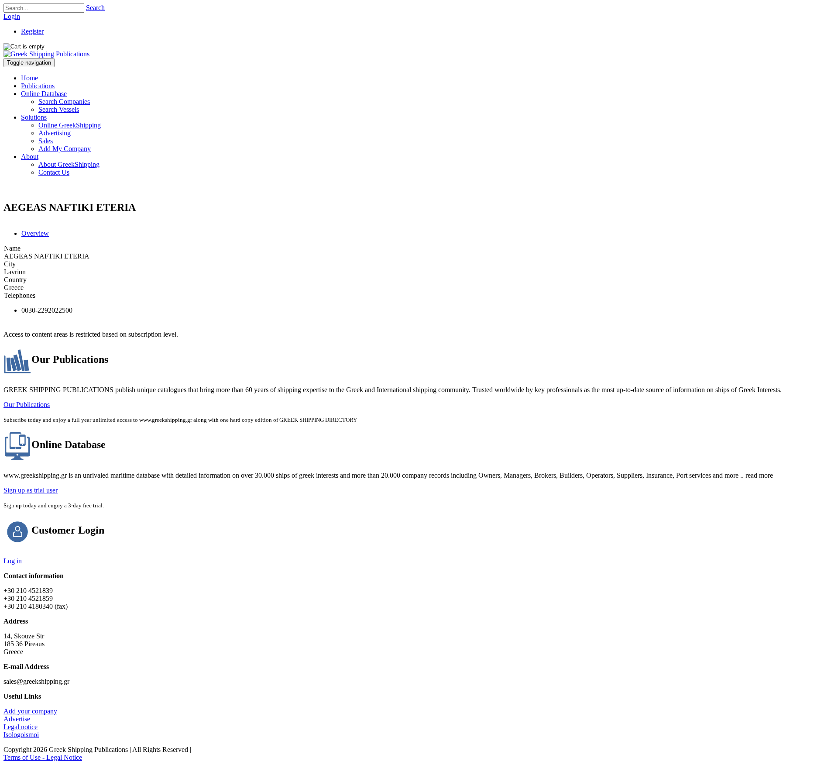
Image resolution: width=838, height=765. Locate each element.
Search (95, 7)
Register (32, 31)
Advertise (16, 719)
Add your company (30, 711)
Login (11, 16)
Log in (12, 561)
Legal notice (20, 727)
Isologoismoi (21, 734)
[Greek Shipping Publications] (46, 54)
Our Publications (26, 404)
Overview (35, 233)
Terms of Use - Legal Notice (42, 757)
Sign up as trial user (30, 490)
